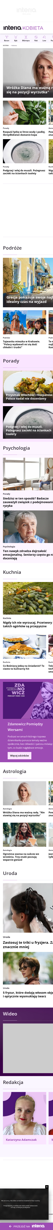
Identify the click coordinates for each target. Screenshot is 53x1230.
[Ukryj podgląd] (47, 1187)
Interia (6, 45)
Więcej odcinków (19, 755)
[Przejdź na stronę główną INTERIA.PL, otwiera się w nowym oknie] (13, 27)
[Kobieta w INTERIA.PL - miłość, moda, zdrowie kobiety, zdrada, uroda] (33, 27)
